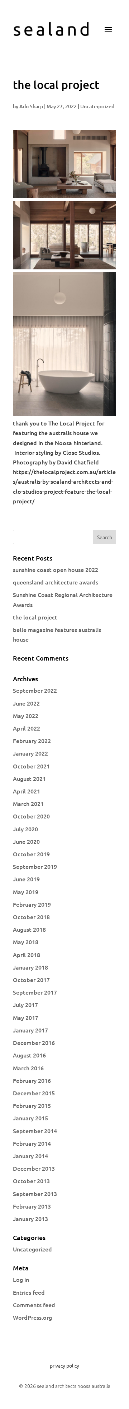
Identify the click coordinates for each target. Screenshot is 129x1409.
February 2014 (32, 1143)
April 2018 (26, 955)
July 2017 (25, 1005)
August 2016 (29, 1055)
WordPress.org (32, 1317)
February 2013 (32, 1206)
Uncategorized (97, 106)
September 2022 (35, 690)
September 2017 (35, 992)
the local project (35, 617)
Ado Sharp (31, 106)
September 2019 (35, 866)
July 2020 (25, 829)
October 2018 (31, 917)
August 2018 (29, 929)
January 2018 (30, 967)
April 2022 (26, 728)
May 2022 (25, 716)
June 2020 (26, 841)
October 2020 (31, 816)
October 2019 (31, 854)
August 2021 (29, 778)
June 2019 (26, 879)
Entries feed (29, 1292)
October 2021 (31, 766)
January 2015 (30, 1118)
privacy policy (64, 1365)
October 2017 (31, 980)
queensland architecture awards (55, 582)
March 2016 (28, 1068)
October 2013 (31, 1181)
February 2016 (32, 1080)
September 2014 (35, 1131)
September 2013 (35, 1194)
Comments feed (34, 1305)
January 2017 (30, 1030)
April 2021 (26, 791)
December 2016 (34, 1042)
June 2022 (26, 703)
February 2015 (32, 1105)
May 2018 (25, 942)
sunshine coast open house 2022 (55, 569)
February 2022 (32, 741)
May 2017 (25, 1017)
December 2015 (34, 1093)
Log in (21, 1279)
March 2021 (28, 803)
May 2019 (25, 892)
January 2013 (30, 1219)
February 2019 (32, 904)
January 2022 (30, 753)
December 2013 (34, 1168)
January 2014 (30, 1156)
